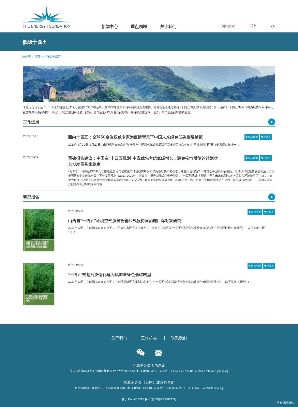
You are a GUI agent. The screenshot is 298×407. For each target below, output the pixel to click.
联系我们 (179, 338)
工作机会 (149, 338)
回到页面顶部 (285, 403)
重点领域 (139, 26)
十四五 (267, 136)
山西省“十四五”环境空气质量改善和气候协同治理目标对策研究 (124, 220)
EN (272, 26)
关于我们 (168, 26)
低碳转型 (253, 136)
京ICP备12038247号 (164, 399)
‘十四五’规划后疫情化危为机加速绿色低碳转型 (109, 274)
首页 (37, 56)
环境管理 (256, 211)
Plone (131, 399)
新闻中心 (110, 26)
